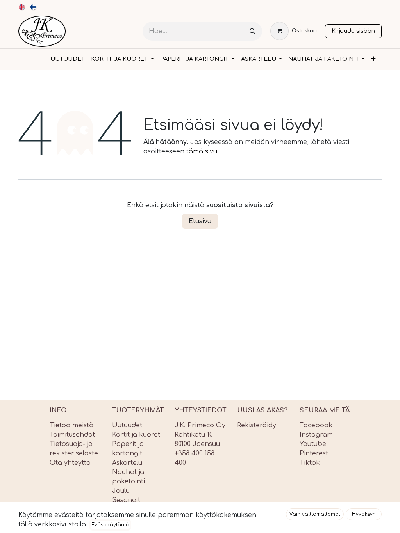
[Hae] (252, 31)
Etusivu (200, 221)
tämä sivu (201, 151)
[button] (315, 514)
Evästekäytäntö (110, 525)
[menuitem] (22, 7)
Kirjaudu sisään (353, 31)
